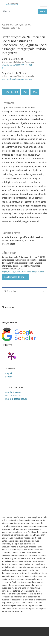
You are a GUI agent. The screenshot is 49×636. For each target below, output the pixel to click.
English (8, 373)
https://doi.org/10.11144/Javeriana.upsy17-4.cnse (23, 272)
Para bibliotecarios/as (16, 399)
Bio (3, 68)
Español (9, 376)
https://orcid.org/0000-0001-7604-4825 (17, 65)
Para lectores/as (13, 392)
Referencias (10, 291)
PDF (25, 92)
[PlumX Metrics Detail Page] (11, 356)
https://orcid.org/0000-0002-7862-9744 (17, 79)
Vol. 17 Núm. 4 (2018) (11, 25)
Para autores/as (13, 395)
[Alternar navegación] (43, 4)
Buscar (42, 11)
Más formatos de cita (14, 277)
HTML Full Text (11, 92)
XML (35, 92)
